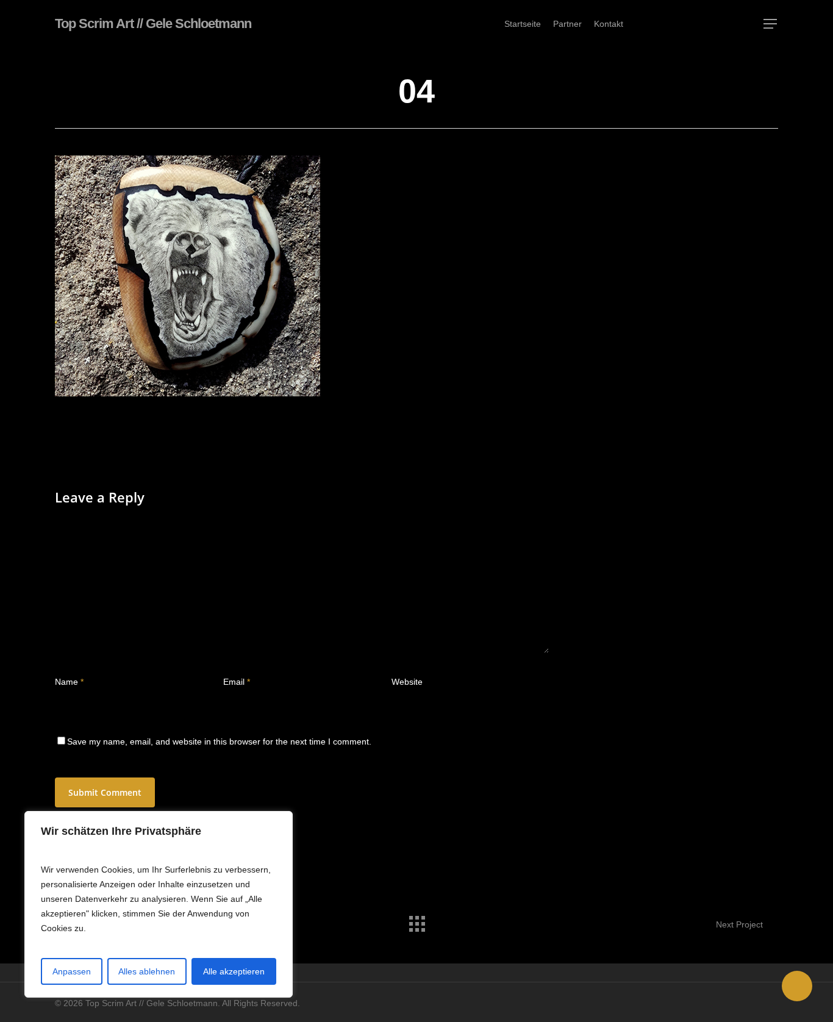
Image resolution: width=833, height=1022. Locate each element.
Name (69, 682)
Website (407, 682)
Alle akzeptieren (234, 971)
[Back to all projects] (416, 921)
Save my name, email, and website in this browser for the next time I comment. (219, 741)
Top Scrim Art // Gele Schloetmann (153, 23)
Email (236, 682)
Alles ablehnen (146, 971)
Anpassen (71, 971)
